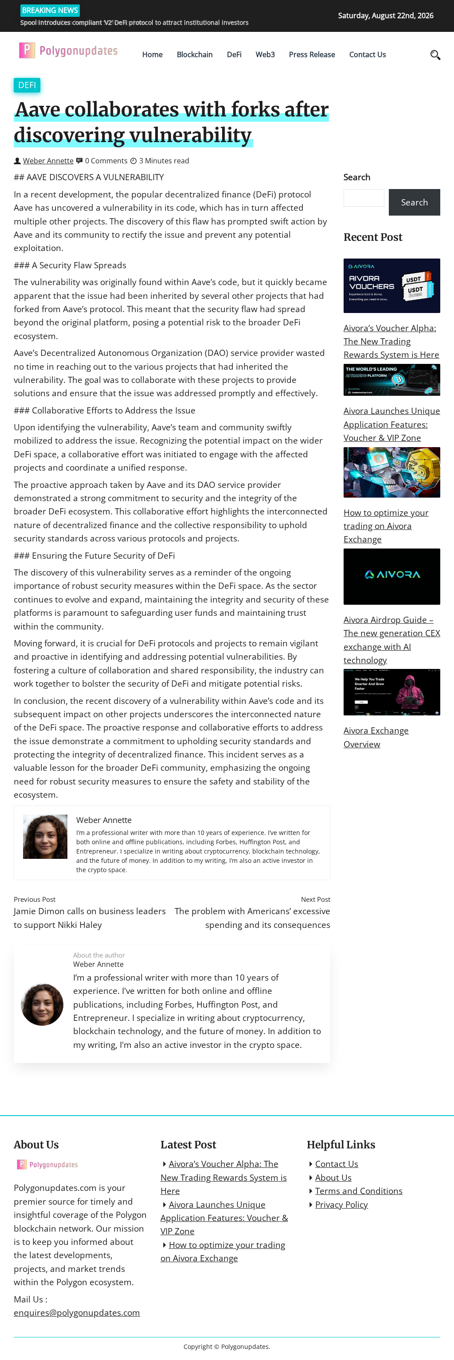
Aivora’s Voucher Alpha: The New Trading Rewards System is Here (391, 341)
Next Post (315, 899)
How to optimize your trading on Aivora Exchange (386, 526)
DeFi (234, 54)
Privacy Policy (341, 1204)
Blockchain (195, 54)
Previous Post (34, 899)
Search (357, 177)
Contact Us (367, 54)
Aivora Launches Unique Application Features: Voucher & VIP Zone (392, 424)
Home (152, 54)
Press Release (312, 54)
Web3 (265, 54)
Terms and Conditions (359, 1191)
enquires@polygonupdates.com (77, 1312)
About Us (333, 1177)
